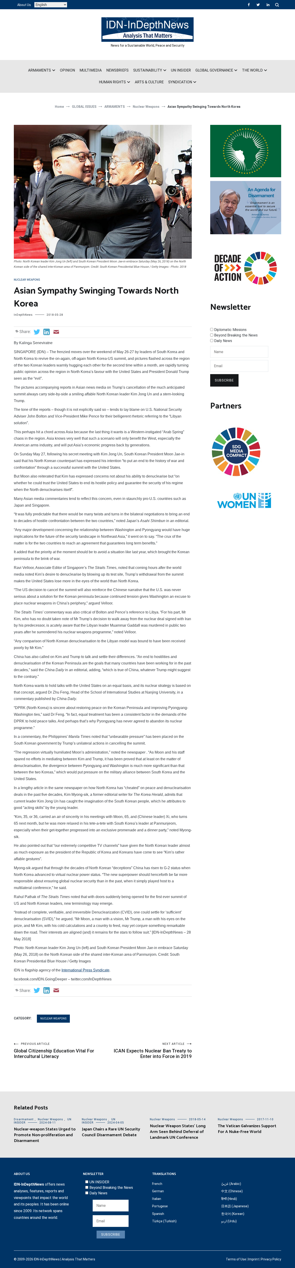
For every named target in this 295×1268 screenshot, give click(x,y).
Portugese (160, 1206)
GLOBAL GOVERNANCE (214, 70)
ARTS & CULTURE (149, 82)
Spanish (158, 1214)
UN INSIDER (181, 70)
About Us (24, 5)
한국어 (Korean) (232, 1214)
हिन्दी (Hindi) (229, 1199)
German (158, 1191)
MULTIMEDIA (91, 70)
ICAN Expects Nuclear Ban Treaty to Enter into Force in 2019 (153, 1050)
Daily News (223, 341)
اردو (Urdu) (229, 1221)
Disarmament (24, 1119)
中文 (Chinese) (232, 1191)
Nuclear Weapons (27, 279)
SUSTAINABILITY (147, 70)
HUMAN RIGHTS (112, 82)
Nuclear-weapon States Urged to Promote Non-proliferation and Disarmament (45, 1135)
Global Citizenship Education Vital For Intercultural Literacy (54, 1050)
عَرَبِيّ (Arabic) (231, 1184)
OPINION (67, 70)
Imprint (253, 1259)
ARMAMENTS (39, 70)
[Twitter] (258, 4)
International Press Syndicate (85, 970)
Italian (156, 1199)
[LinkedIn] (268, 4)
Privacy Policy (271, 1259)
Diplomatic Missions (230, 330)
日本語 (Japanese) (235, 1206)
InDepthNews (23, 314)
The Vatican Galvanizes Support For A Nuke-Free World (247, 1129)
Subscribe (224, 380)
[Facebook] (249, 4)
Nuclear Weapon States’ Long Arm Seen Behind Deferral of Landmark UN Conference (178, 1132)
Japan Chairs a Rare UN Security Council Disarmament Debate (111, 1132)
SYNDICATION (180, 82)
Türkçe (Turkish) (164, 1221)
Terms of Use (236, 1259)
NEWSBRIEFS (117, 70)
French (157, 1184)
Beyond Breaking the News (236, 335)
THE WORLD (252, 70)
